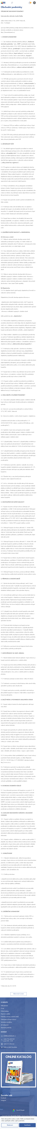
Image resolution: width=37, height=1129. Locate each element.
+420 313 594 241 (9, 1044)
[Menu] (34, 2)
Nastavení (10, 1125)
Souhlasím (27, 1125)
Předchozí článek (18, 994)
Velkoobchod (4, 1005)
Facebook (3, 1098)
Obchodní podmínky (6, 1027)
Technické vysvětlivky (6, 1022)
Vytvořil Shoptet (20, 1110)
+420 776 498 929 (9, 1039)
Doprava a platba (5, 1014)
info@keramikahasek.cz (9, 1036)
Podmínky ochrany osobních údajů (10, 1016)
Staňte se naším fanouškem (10, 1047)
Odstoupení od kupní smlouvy (8, 1019)
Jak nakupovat (4, 1025)
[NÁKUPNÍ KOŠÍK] (31, 3)
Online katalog (4, 1011)
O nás (2, 1008)
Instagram (3, 1100)
